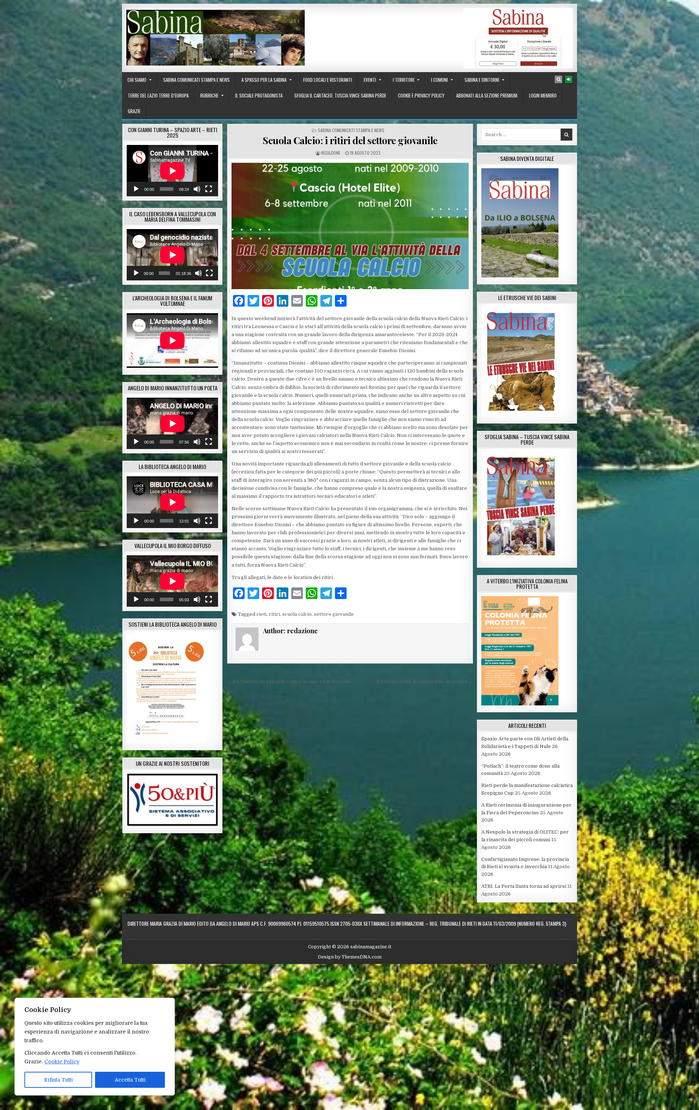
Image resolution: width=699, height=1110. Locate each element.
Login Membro (543, 95)
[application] (172, 170)
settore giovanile (334, 614)
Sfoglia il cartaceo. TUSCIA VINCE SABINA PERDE (340, 95)
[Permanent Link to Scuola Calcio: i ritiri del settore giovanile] (350, 226)
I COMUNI (439, 79)
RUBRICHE (209, 95)
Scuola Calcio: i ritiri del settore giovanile (350, 140)
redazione (330, 153)
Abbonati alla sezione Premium (486, 95)
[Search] (558, 79)
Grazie (134, 111)
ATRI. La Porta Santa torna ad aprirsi (523, 886)
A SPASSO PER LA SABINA (264, 79)
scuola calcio (297, 614)
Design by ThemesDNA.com (350, 957)
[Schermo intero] (208, 189)
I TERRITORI (403, 79)
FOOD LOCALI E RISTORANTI (327, 79)
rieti (261, 614)
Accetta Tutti (130, 1080)
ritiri (274, 614)
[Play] (136, 189)
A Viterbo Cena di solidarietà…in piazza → (424, 681)
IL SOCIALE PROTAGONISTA (259, 95)
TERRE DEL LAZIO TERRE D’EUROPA (158, 95)
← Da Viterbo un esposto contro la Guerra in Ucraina (288, 681)
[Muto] (197, 189)
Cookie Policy (61, 1061)
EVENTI (370, 79)
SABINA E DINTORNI (482, 79)
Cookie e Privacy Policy (421, 95)
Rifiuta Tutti (58, 1080)
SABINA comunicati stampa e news (196, 79)
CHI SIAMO (136, 79)
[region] (95, 1046)
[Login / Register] (568, 79)
